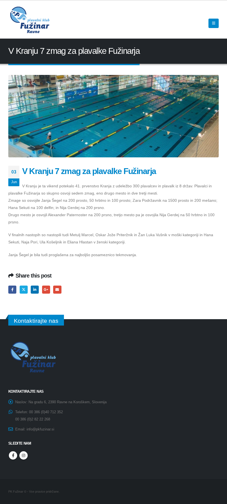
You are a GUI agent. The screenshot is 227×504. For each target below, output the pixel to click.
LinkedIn (35, 290)
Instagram (23, 455)
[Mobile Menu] (213, 23)
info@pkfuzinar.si (40, 429)
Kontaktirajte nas (36, 320)
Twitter (24, 290)
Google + (46, 290)
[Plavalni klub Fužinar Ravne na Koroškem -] (29, 19)
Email (57, 290)
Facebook (12, 290)
